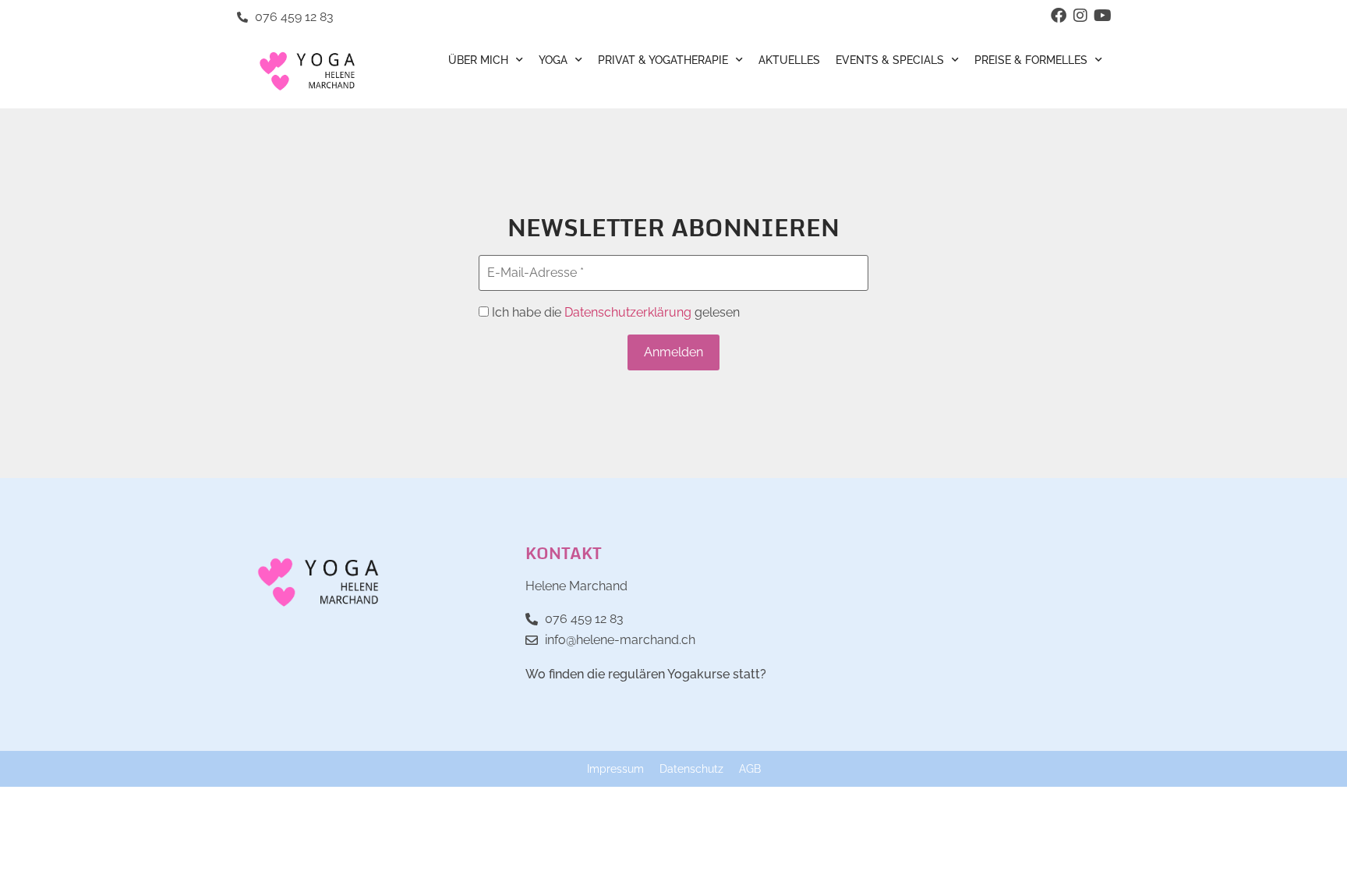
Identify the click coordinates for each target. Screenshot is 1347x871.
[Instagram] (1080, 15)
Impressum (615, 768)
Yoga (553, 60)
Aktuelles (789, 60)
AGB (750, 768)
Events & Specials (890, 60)
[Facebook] (1058, 15)
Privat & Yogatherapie (663, 60)
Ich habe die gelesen (614, 312)
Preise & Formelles (1030, 60)
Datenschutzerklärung (627, 312)
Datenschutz (691, 768)
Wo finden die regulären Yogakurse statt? (645, 674)
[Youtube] (1102, 15)
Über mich (478, 60)
